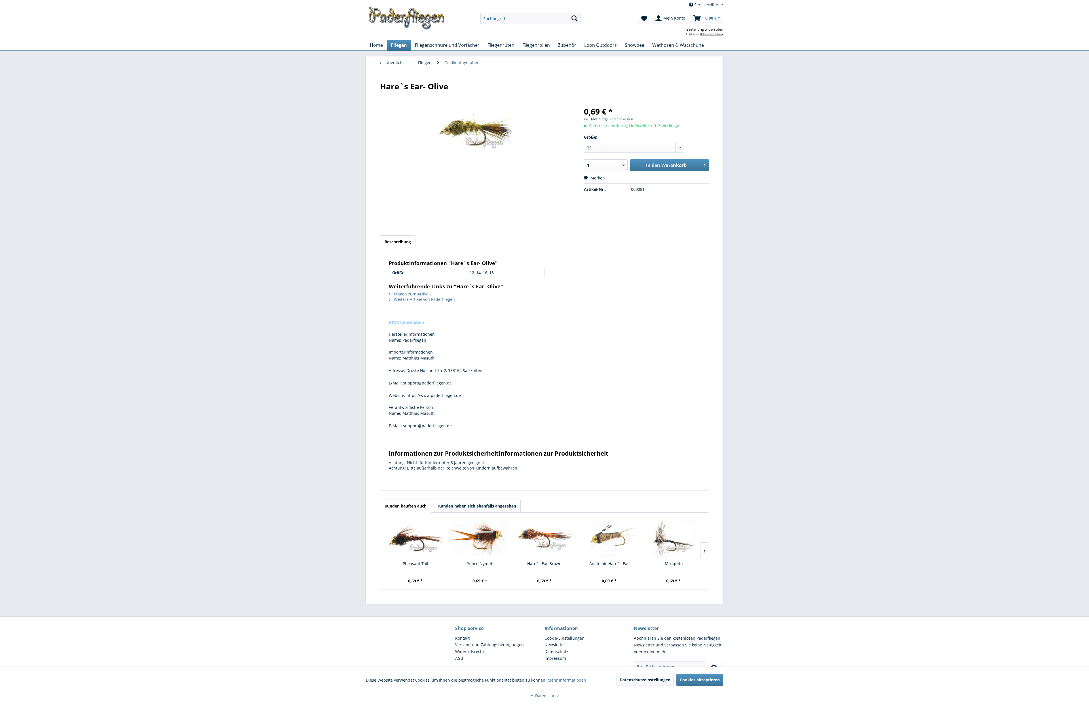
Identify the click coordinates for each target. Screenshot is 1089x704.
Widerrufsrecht (469, 651)
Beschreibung (398, 241)
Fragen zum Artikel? (412, 294)
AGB (459, 658)
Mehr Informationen (567, 680)
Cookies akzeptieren (700, 679)
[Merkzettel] (644, 18)
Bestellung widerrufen (704, 29)
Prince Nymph (480, 563)
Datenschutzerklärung (711, 33)
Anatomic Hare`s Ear (609, 563)
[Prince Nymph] (480, 538)
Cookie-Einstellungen (564, 638)
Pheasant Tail (415, 563)
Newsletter (554, 644)
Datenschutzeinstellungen (645, 679)
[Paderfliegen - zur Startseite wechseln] (406, 18)
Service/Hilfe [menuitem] (706, 4)
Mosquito (674, 563)
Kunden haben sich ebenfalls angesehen (477, 506)
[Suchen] (575, 18)
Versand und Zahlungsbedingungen (489, 644)
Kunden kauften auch (406, 506)
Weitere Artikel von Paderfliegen (424, 299)
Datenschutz (556, 651)
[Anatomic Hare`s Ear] (609, 538)
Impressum (555, 658)
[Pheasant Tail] (415, 538)
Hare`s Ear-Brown (544, 563)
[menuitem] (530, 18)
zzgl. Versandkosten (617, 119)
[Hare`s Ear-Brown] (544, 538)
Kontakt (462, 638)
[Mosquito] (673, 538)
